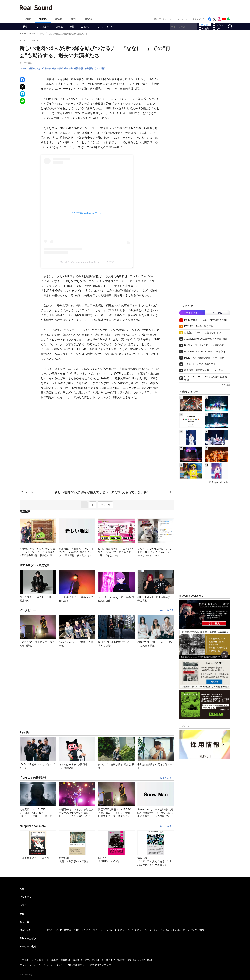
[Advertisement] (147, 7)
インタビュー (42, 26)
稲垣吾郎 (89, 68)
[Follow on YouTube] (224, 19)
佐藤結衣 (47, 68)
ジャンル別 (103, 26)
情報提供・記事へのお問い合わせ (90, 960)
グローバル (106, 930)
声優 (201, 930)
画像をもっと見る (218, 482)
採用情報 (147, 960)
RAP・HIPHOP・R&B (85, 930)
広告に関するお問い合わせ (125, 960)
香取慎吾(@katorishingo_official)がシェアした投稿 (87, 262)
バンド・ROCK (63, 930)
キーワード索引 (28, 946)
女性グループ (138, 930)
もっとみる (166, 610)
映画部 (205, 28)
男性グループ (121, 930)
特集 (25, 26)
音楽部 (204, 24)
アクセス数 (192, 312)
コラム (59, 26)
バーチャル (154, 930)
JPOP (49, 930)
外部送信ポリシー (77, 965)
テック (220, 24)
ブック (220, 28)
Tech (74, 19)
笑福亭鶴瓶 (58, 68)
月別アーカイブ (28, 938)
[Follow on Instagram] (219, 19)
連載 (72, 26)
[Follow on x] (214, 19)
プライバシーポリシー (31, 965)
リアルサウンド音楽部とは (34, 960)
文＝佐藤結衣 (26, 62)
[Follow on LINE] (228, 19)
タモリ (24, 68)
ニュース (86, 26)
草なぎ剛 (69, 68)
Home (27, 19)
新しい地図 (100, 68)
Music (43, 19)
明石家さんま (35, 68)
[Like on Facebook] (209, 19)
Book (88, 19)
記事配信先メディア (100, 965)
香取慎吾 (79, 68)
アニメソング (189, 930)
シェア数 (217, 312)
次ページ (105, 505)
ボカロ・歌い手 (171, 930)
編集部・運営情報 (60, 960)
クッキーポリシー (55, 965)
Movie (58, 19)
